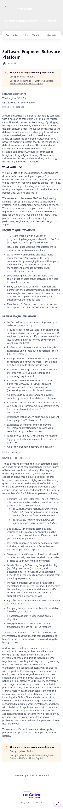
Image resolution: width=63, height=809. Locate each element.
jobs (25, 35)
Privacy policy (24, 802)
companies (12, 35)
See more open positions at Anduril (31, 775)
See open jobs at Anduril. (22, 76)
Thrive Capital (24, 9)
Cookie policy (38, 802)
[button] (57, 803)
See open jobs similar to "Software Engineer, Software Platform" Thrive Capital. (31, 82)
